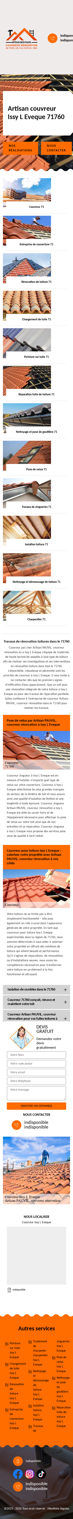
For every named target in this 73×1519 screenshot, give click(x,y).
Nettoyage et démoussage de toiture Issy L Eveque (39, 1385)
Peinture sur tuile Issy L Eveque (15, 1350)
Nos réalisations (20, 148)
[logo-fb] (18, 1474)
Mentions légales (58, 1508)
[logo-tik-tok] (41, 1474)
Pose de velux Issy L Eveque (61, 1364)
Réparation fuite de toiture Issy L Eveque (62, 1417)
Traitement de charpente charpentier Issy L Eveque (39, 1353)
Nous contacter (56, 148)
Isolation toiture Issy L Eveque (38, 1412)
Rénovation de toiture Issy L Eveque (15, 1394)
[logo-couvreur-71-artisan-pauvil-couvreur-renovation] (20, 38)
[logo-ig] (29, 1474)
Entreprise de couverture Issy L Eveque (15, 1419)
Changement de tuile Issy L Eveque (15, 1370)
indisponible (36, 1122)
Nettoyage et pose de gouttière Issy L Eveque (62, 1389)
